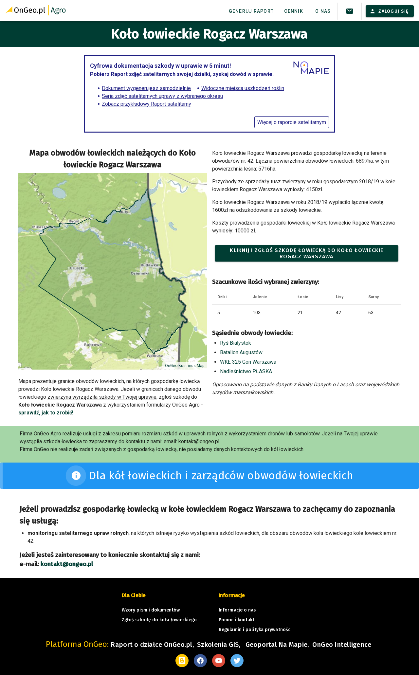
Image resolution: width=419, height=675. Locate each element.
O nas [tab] (323, 11)
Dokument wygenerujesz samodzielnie (146, 88)
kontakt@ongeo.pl (67, 564)
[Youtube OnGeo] (218, 660)
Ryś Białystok (235, 343)
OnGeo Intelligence (342, 644)
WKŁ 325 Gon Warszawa (248, 362)
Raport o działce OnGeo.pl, (152, 644)
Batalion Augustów (241, 352)
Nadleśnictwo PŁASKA (246, 371)
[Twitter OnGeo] (237, 660)
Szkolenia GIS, (219, 644)
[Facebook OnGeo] (200, 660)
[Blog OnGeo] (182, 660)
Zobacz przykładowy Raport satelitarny (146, 104)
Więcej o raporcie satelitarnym (291, 122)
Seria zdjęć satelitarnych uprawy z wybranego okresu (162, 96)
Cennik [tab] (293, 11)
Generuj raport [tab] (251, 11)
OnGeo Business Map (184, 365)
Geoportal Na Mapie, (277, 644)
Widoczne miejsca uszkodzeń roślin (242, 88)
